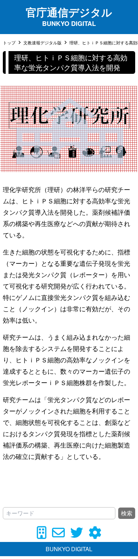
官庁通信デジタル (69, 12)
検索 (126, 513)
